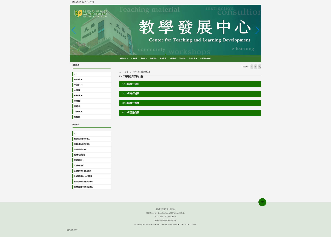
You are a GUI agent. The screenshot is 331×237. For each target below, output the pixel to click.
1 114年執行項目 (130, 84)
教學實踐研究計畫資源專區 (83, 181)
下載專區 (173, 58)
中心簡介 (144, 58)
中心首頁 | (84, 2)
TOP (262, 202)
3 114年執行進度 (130, 103)
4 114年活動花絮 (130, 112)
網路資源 (77, 117)
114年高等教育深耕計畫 (141, 72)
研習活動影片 (78, 160)
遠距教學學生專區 (80, 149)
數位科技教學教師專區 (82, 139)
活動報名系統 (78, 165)
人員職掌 (134, 58)
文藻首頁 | (76, 2)
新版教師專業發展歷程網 (82, 171)
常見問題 (182, 58)
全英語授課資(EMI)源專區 (83, 176)
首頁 (126, 72)
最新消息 (123, 58)
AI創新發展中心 (205, 58)
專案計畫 (163, 58)
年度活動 (192, 58)
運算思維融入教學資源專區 (83, 187)
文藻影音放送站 (79, 155)
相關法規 (153, 58)
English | (91, 2)
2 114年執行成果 (130, 93)
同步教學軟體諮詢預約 (82, 144)
